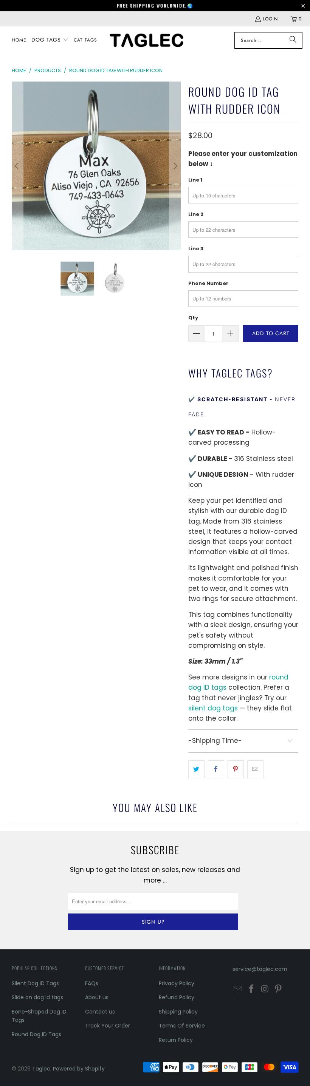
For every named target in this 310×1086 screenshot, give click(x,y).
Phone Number (208, 283)
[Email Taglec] (238, 989)
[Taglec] (146, 40)
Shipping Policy (178, 1011)
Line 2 (195, 214)
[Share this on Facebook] (216, 769)
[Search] (293, 40)
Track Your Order (107, 1025)
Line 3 (195, 248)
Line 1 (195, 179)
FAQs (91, 983)
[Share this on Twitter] (196, 769)
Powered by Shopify (79, 1068)
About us (96, 997)
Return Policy (176, 1040)
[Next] (175, 166)
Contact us (100, 1011)
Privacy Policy (176, 983)
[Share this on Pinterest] (236, 769)
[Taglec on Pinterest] (278, 989)
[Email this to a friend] (255, 769)
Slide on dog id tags (37, 997)
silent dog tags (213, 708)
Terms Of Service (182, 1025)
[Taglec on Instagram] (265, 989)
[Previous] (17, 166)
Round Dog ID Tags (36, 1034)
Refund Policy (176, 997)
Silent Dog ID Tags (35, 983)
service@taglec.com (259, 969)
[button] (50, 40)
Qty (193, 317)
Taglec (41, 1068)
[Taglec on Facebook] (251, 989)
